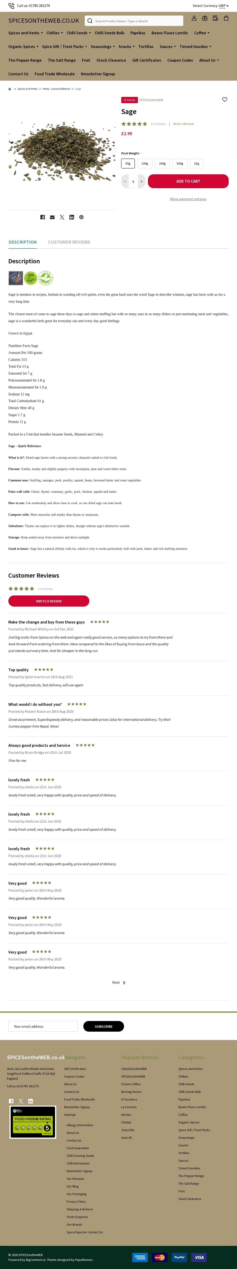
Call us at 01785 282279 (22, 1086)
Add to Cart (188, 181)
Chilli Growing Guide (80, 1156)
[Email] (52, 217)
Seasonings (101, 46)
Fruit (86, 60)
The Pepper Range (25, 60)
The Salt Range (62, 60)
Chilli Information (78, 1163)
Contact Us (18, 73)
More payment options (188, 199)
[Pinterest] (81, 217)
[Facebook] (42, 217)
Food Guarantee (78, 1148)
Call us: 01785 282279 (33, 5)
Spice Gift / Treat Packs (63, 46)
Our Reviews (75, 1179)
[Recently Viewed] (215, 18)
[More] (42, 32)
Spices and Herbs (23, 32)
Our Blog (73, 1186)
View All (126, 1137)
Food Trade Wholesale (55, 73)
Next (116, 982)
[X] (62, 217)
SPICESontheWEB (133, 1076)
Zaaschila (127, 1130)
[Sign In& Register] (194, 18)
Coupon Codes (180, 60)
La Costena (129, 1107)
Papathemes (84, 1260)
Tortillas (145, 46)
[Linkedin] (72, 217)
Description (23, 242)
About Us (207, 60)
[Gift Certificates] (204, 18)
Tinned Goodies (194, 46)
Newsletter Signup (98, 73)
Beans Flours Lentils (170, 32)
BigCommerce (36, 1260)
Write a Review (183, 124)
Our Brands (74, 1224)
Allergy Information (80, 1125)
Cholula (126, 1122)
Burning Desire (131, 1092)
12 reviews (158, 124)
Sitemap (70, 1115)
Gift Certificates (146, 60)
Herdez (126, 1115)
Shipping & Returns (80, 1209)
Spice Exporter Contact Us (85, 1232)
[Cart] (226, 18)
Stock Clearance (111, 60)
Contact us (74, 1140)
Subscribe (103, 1026)
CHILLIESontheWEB (134, 1069)
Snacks (124, 46)
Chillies (53, 32)
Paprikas (138, 32)
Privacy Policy (76, 1201)
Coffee (200, 32)
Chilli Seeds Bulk (109, 32)
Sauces (166, 46)
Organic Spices (21, 46)
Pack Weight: (131, 153)
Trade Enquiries (77, 1217)
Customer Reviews (69, 242)
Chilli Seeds (77, 32)
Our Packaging (77, 1194)
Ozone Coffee (130, 1084)
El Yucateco (129, 1099)
